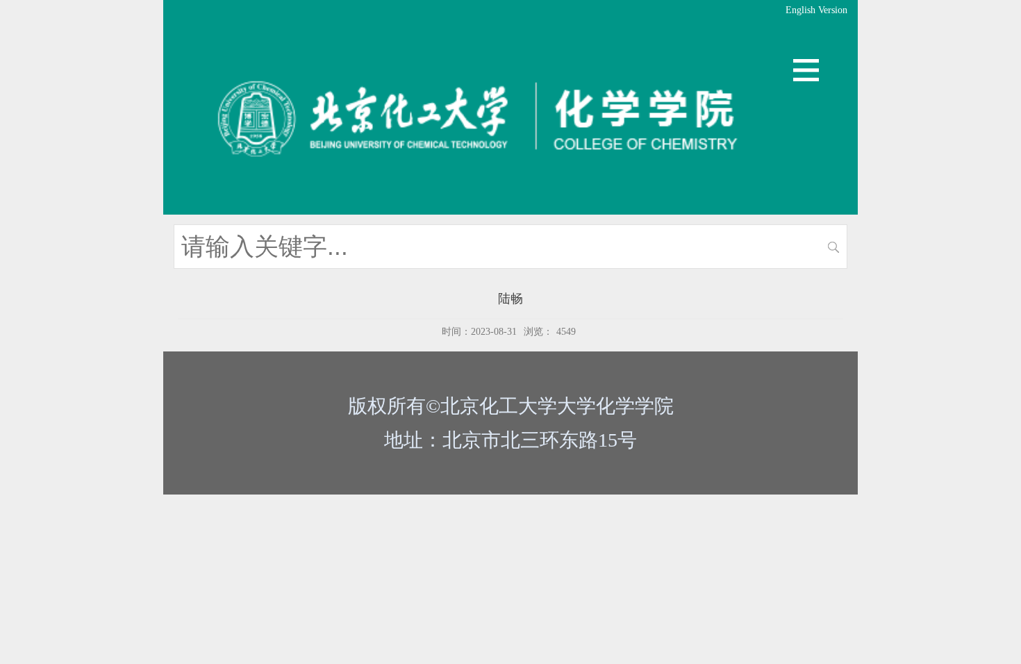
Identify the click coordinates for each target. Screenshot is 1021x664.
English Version (816, 10)
